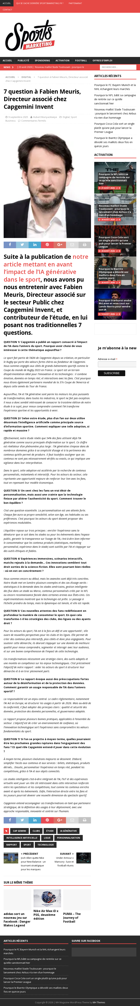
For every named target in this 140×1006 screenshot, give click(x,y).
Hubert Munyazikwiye (45, 117)
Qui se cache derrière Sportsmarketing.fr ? (39, 3)
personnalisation (68, 837)
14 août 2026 (108, 314)
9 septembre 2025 (18, 117)
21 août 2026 (108, 188)
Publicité (23, 60)
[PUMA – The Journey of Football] (77, 899)
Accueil (7, 60)
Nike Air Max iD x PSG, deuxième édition (46, 915)
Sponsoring (42, 60)
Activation (62, 60)
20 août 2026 (108, 219)
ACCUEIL (7, 3)
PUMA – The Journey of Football (72, 918)
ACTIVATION (103, 155)
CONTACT (7, 9)
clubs (36, 830)
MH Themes (99, 1002)
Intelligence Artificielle (21, 837)
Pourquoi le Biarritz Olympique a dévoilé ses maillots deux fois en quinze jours (113, 142)
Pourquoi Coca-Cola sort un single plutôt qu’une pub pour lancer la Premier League (114, 128)
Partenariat (75, 3)
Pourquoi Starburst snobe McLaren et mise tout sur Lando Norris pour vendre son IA (115, 305)
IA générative (68, 830)
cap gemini (19, 830)
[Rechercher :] (118, 67)
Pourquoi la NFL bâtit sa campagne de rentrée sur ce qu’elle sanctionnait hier (115, 99)
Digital (66, 117)
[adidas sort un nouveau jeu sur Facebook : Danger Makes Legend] (17, 899)
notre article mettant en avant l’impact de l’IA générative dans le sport (46, 268)
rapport (11, 844)
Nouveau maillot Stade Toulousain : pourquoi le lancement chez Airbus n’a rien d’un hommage (115, 113)
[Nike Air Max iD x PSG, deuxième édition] (47, 898)
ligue (47, 837)
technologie (46, 844)
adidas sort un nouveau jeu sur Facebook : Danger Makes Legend (17, 919)
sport (27, 844)
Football (81, 60)
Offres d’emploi (102, 60)
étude (50, 830)
